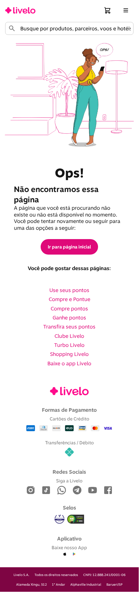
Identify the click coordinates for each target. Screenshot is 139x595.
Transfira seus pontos (69, 326)
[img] (75, 519)
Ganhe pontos (69, 317)
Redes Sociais (69, 472)
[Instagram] (30, 490)
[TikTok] (46, 490)
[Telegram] (77, 490)
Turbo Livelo (69, 345)
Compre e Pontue (69, 299)
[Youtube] (92, 490)
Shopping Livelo (69, 354)
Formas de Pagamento (69, 410)
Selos (69, 507)
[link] (20, 10)
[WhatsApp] (61, 490)
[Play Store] (74, 554)
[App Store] (65, 554)
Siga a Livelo (69, 480)
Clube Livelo (69, 336)
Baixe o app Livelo (69, 363)
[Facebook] (108, 490)
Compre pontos (69, 308)
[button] (107, 10)
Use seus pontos (69, 290)
